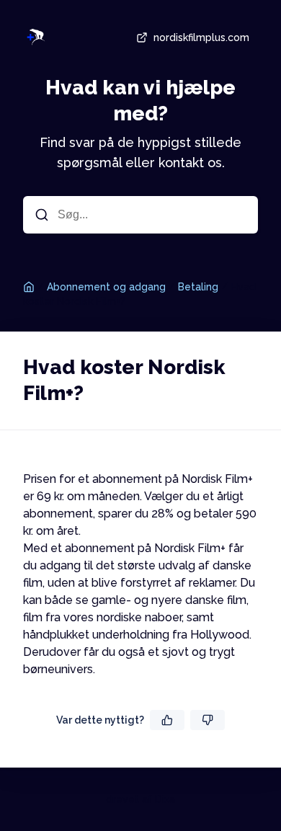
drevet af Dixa (140, 799)
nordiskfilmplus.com (201, 37)
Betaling (198, 287)
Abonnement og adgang (106, 287)
